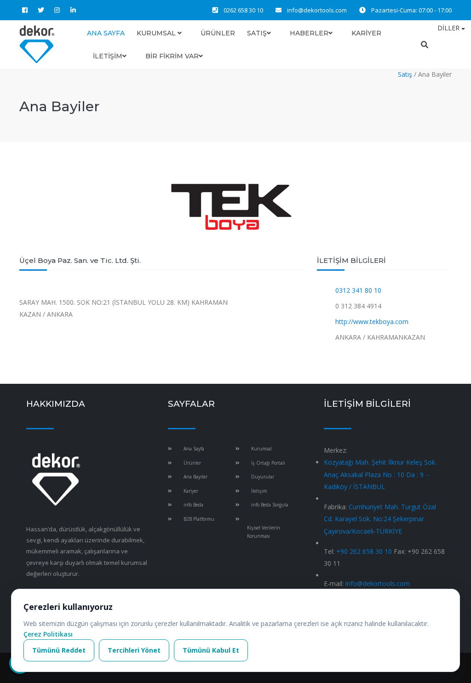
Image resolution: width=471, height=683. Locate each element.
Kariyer (366, 33)
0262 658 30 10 (243, 10)
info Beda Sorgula (269, 504)
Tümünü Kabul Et (211, 650)
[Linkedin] (73, 10)
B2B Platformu (199, 519)
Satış (257, 33)
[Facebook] (24, 10)
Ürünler (218, 33)
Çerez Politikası (48, 634)
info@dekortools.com (317, 10)
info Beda (193, 504)
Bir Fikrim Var (172, 56)
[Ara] (424, 45)
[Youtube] (89, 10)
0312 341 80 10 (357, 290)
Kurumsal (157, 33)
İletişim (107, 56)
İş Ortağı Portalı (268, 463)
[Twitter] (40, 10)
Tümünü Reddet (59, 650)
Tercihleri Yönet (134, 650)
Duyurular (262, 476)
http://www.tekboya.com (370, 321)
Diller (449, 27)
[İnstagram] (57, 10)
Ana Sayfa (106, 33)
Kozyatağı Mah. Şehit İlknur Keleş (380, 474)
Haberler (309, 33)
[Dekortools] (37, 44)
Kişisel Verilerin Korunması (263, 532)
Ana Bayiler (195, 476)
